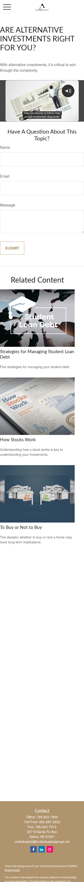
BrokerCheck (12, 870)
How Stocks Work (18, 440)
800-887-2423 (49, 821)
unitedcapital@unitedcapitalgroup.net (42, 841)
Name (5, 147)
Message (7, 205)
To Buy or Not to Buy (21, 527)
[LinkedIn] (41, 849)
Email (5, 176)
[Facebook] (33, 849)
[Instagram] (50, 849)
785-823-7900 (47, 817)
